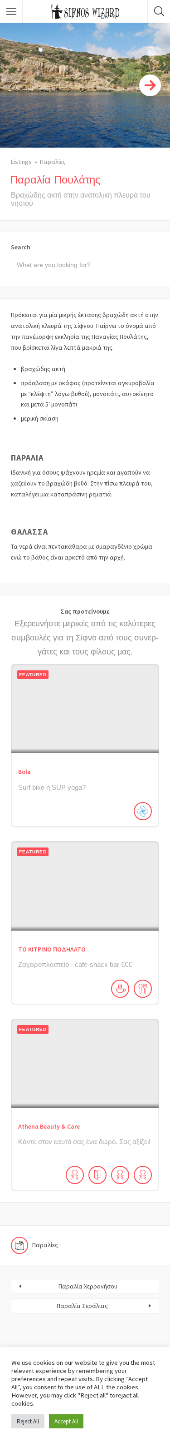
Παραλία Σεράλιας (82, 1306)
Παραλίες (53, 162)
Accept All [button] (66, 1421)
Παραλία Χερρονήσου (87, 1286)
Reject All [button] (28, 1421)
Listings (21, 162)
